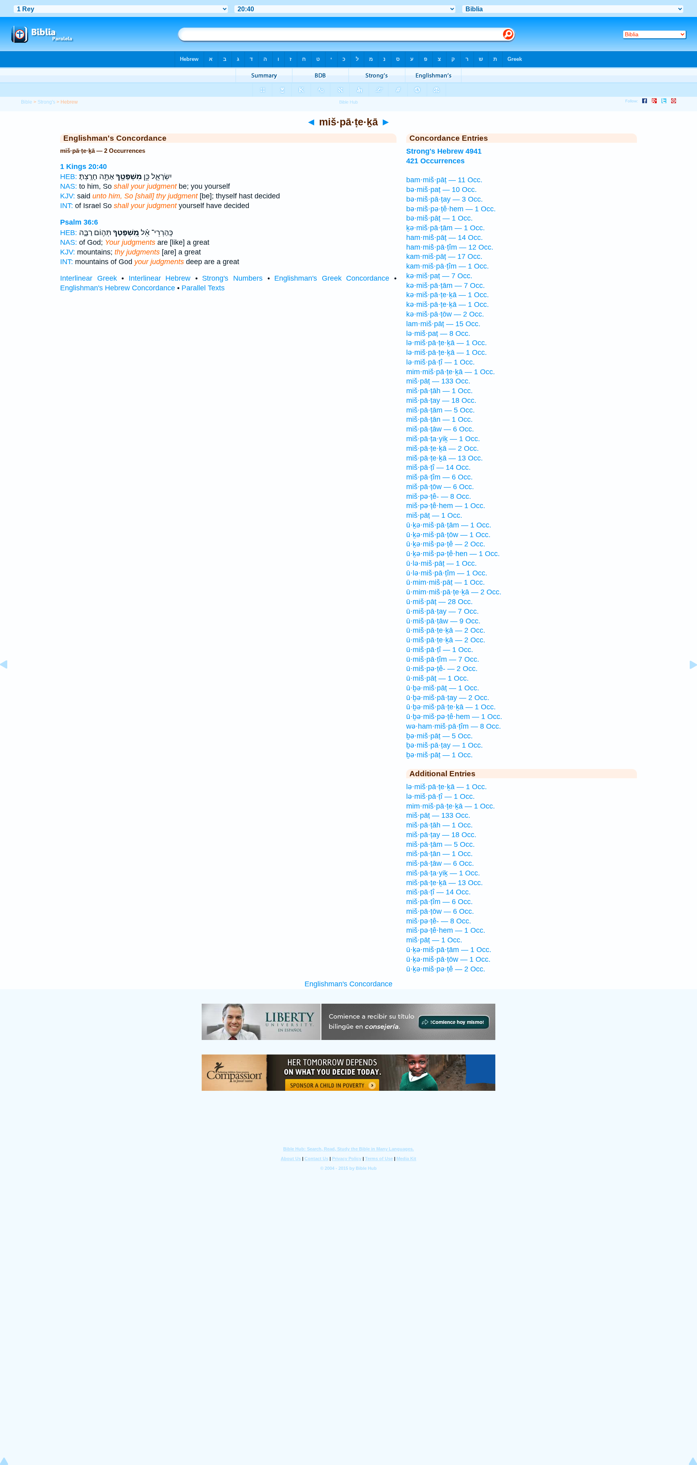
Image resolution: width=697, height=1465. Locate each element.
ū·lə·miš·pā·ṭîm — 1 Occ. (446, 573)
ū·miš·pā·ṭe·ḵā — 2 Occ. (445, 630)
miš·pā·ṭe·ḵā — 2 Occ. (442, 448)
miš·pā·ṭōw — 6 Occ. (440, 487)
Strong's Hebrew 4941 (444, 151)
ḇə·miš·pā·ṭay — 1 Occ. (444, 745)
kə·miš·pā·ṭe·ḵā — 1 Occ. (447, 295)
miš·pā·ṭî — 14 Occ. (438, 467)
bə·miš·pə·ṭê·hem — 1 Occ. (451, 209)
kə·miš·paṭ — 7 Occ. (439, 276)
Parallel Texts (203, 288)
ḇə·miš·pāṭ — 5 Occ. (439, 736)
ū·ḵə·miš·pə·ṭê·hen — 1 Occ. (453, 554)
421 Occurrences (435, 161)
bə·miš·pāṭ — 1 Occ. (439, 218)
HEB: (68, 177)
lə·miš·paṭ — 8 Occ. (438, 333)
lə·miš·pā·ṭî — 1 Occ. (440, 362)
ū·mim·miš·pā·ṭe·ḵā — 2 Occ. (453, 592)
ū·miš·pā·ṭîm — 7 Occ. (442, 659)
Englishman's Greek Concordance (331, 278)
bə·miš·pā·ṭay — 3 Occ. (444, 199)
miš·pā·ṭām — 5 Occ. (440, 410)
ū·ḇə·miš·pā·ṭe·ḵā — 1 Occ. (451, 707)
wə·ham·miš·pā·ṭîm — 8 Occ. (453, 726)
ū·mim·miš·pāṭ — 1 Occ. (445, 582)
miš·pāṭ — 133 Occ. (438, 381)
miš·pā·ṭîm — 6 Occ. (439, 477)
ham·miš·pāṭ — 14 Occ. (444, 237)
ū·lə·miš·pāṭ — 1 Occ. (441, 563)
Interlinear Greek (88, 278)
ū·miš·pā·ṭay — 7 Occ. (442, 611)
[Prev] (10, 683)
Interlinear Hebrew (160, 278)
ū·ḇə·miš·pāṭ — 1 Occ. (442, 688)
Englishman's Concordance (348, 984)
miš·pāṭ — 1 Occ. (434, 515)
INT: (66, 206)
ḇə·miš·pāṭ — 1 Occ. (439, 755)
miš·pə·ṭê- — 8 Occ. (438, 496)
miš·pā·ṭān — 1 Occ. (439, 419)
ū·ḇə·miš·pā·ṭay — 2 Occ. (447, 698)
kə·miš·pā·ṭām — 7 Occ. (445, 285)
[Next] (687, 683)
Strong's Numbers (232, 278)
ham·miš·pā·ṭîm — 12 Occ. (449, 247)
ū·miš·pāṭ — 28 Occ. (439, 602)
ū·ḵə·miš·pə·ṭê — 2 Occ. (445, 544)
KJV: (67, 196)
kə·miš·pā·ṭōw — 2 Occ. (445, 314)
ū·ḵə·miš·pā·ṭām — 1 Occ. (448, 525)
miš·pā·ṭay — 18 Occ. (441, 400)
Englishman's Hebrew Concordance (117, 288)
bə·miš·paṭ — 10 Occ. (441, 189)
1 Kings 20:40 (83, 167)
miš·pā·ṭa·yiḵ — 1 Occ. (443, 439)
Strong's (46, 102)
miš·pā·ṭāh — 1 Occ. (439, 391)
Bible (26, 102)
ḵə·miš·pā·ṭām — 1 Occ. (445, 228)
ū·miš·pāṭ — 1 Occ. (437, 678)
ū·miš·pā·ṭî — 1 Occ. (439, 650)
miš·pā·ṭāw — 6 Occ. (440, 429)
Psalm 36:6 (79, 222)
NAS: (68, 186)
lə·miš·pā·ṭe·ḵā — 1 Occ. (446, 343)
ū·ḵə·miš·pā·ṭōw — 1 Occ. (448, 535)
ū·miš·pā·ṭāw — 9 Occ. (443, 621)
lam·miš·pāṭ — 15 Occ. (443, 324)
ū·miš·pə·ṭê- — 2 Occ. (442, 669)
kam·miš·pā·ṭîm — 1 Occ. (447, 266)
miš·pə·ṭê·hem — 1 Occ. (445, 506)
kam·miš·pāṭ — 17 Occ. (444, 256)
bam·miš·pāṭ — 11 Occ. (444, 180)
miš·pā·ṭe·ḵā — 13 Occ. (444, 458)
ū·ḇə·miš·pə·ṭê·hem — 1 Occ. (454, 717)
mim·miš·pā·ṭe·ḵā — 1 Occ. (450, 372)
